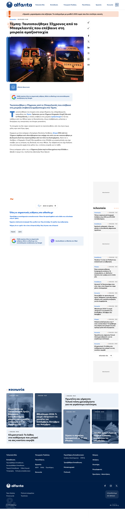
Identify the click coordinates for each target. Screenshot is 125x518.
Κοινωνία (110, 5)
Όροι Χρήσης (10, 493)
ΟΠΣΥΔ (82, 458)
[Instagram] (111, 486)
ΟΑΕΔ (42, 467)
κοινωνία (16, 389)
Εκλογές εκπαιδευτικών (22, 471)
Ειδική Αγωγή (25, 468)
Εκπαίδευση (54, 5)
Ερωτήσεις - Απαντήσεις (101, 474)
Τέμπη (29, 114)
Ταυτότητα (24, 496)
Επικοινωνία (10, 496)
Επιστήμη (96, 464)
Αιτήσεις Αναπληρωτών (71, 458)
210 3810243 (111, 496)
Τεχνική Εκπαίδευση (12, 468)
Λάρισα (13, 231)
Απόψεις (96, 460)
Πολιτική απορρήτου (27, 493)
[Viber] (88, 53)
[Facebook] (88, 36)
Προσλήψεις (50, 467)
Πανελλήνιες (86, 5)
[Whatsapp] (88, 59)
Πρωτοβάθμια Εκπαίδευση (14, 463)
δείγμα (55, 133)
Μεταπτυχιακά (69, 467)
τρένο (20, 231)
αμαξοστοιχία (56, 117)
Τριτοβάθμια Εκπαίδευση (73, 462)
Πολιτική (67, 472)
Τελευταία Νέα (40, 5)
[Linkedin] (88, 47)
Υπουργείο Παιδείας (70, 5)
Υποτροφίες (10, 471)
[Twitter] (88, 42)
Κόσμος (95, 455)
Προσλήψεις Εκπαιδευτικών (74, 455)
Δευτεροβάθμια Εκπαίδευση (15, 465)
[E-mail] (88, 65)
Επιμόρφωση (97, 469)
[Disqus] (48, 273)
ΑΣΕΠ (37, 467)
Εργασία (98, 5)
